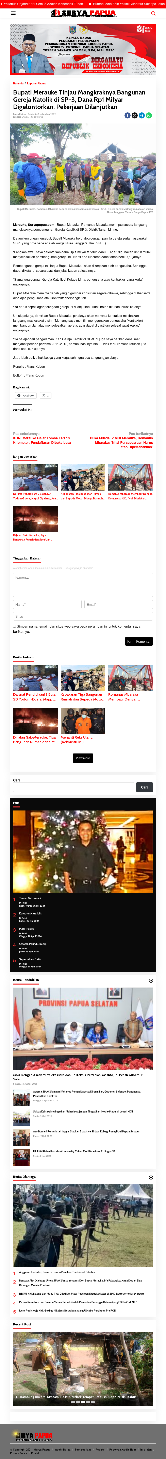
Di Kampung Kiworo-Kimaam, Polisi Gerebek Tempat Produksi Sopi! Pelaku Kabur (76, 1397)
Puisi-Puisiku (26, 928)
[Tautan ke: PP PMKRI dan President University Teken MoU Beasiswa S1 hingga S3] (21, 1157)
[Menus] (13, 13)
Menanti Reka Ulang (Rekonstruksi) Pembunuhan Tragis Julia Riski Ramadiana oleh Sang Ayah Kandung (82, 740)
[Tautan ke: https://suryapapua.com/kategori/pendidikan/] (151, 980)
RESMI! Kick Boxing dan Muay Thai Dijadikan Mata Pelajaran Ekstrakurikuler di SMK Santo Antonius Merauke (82, 1293)
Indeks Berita (62, 1449)
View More (83, 758)
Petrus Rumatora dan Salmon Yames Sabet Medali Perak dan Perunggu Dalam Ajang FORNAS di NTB (78, 1302)
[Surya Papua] (84, 12)
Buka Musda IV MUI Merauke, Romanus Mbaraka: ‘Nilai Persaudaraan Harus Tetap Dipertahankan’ (121, 440)
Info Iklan (146, 1449)
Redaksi (100, 1449)
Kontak (35, 1453)
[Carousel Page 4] (88, 1402)
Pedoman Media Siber (122, 1449)
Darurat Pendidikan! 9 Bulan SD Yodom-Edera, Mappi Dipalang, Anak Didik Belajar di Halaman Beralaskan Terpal (35, 496)
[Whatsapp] (149, 115)
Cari (16, 780)
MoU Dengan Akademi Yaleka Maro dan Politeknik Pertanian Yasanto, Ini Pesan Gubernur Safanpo (77, 1077)
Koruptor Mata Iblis (30, 913)
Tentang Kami (83, 1449)
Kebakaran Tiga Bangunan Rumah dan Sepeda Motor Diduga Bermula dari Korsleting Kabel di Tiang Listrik (82, 496)
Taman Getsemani (30, 898)
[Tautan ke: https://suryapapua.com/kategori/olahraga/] (151, 1177)
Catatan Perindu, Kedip (33, 943)
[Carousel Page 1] (73, 1402)
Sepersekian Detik (30, 959)
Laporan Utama (21, 116)
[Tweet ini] (135, 115)
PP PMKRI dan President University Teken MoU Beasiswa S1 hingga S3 (74, 1151)
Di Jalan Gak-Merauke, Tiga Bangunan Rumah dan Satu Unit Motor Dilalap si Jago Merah (31, 537)
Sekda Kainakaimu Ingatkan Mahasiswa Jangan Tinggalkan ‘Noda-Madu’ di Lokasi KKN (83, 1111)
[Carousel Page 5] (93, 1402)
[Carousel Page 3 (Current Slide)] (83, 1402)
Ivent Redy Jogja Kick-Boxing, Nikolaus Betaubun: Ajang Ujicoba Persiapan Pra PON (67, 1310)
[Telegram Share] (142, 115)
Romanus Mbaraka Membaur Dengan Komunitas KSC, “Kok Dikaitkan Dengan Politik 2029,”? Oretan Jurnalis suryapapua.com (130, 496)
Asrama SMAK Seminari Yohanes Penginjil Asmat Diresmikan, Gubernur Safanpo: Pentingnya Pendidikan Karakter (86, 1094)
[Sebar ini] (128, 115)
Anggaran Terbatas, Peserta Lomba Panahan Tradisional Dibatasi (57, 1272)
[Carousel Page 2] (78, 1402)
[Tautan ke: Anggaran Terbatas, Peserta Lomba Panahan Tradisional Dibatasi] (83, 1225)
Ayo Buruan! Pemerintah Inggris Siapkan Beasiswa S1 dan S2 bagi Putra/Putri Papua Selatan (86, 1131)
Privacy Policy (18, 1453)
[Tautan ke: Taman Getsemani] (83, 851)
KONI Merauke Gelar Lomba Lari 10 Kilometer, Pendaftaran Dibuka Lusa (42, 438)
